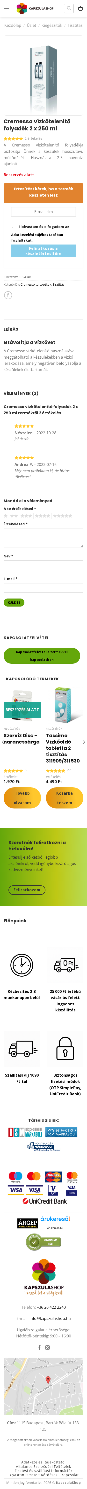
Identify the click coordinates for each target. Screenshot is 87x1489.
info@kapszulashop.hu (50, 1318)
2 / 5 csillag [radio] (13, 516)
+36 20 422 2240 (51, 1307)
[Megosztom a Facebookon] (8, 295)
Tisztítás (75, 25)
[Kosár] (80, 8)
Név (8, 556)
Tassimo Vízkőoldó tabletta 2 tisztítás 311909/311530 (63, 748)
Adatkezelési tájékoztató (42, 1462)
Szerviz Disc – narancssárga (22, 738)
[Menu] (6, 8)
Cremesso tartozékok (36, 284)
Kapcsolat (70, 1474)
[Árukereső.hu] (55, 1221)
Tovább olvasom (22, 797)
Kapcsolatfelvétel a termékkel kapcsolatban (42, 656)
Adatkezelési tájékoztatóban (37, 234)
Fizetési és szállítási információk (43, 1470)
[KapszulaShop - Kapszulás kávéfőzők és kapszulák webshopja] (36, 8)
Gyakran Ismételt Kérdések (34, 1474)
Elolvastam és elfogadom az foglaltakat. (40, 233)
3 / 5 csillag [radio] (25, 516)
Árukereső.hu (55, 1227)
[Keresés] (69, 8)
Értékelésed (16, 524)
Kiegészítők (52, 25)
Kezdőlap (12, 25)
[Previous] (3, 751)
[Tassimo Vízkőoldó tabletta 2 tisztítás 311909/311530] (64, 706)
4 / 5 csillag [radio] (41, 516)
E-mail (10, 578)
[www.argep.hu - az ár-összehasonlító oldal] (27, 1223)
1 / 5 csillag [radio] (4, 516)
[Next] (83, 751)
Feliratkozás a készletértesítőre (43, 251)
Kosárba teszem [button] (64, 797)
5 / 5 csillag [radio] (61, 516)
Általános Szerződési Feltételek (43, 1466)
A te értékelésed (20, 508)
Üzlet (31, 25)
